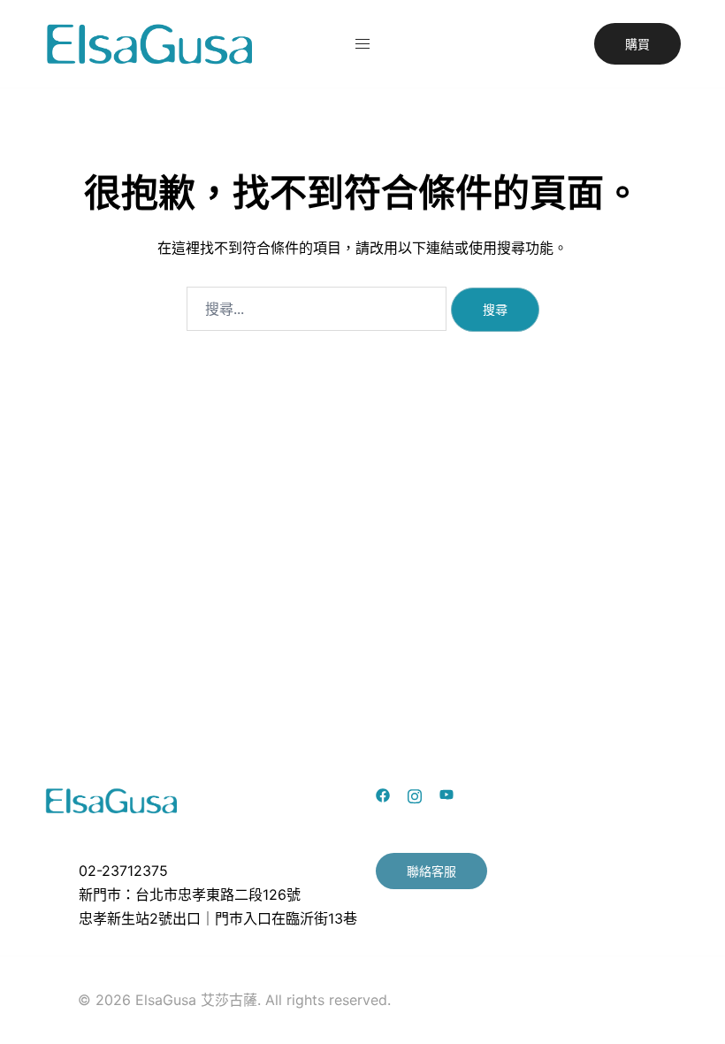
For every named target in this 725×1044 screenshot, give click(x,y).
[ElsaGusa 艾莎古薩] (150, 42)
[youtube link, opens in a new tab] (446, 793)
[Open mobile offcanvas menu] (362, 44)
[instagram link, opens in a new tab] (415, 793)
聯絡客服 (431, 871)
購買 (637, 43)
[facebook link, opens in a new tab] (383, 793)
